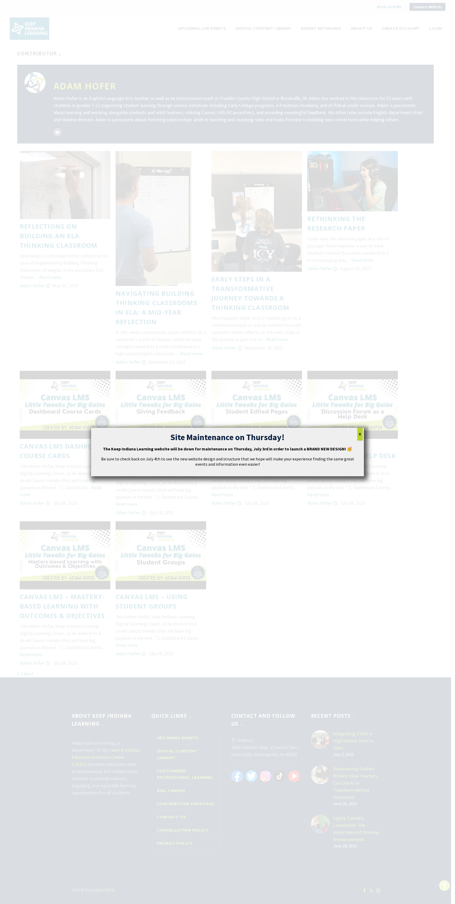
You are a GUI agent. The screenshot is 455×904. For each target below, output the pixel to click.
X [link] (360, 434)
